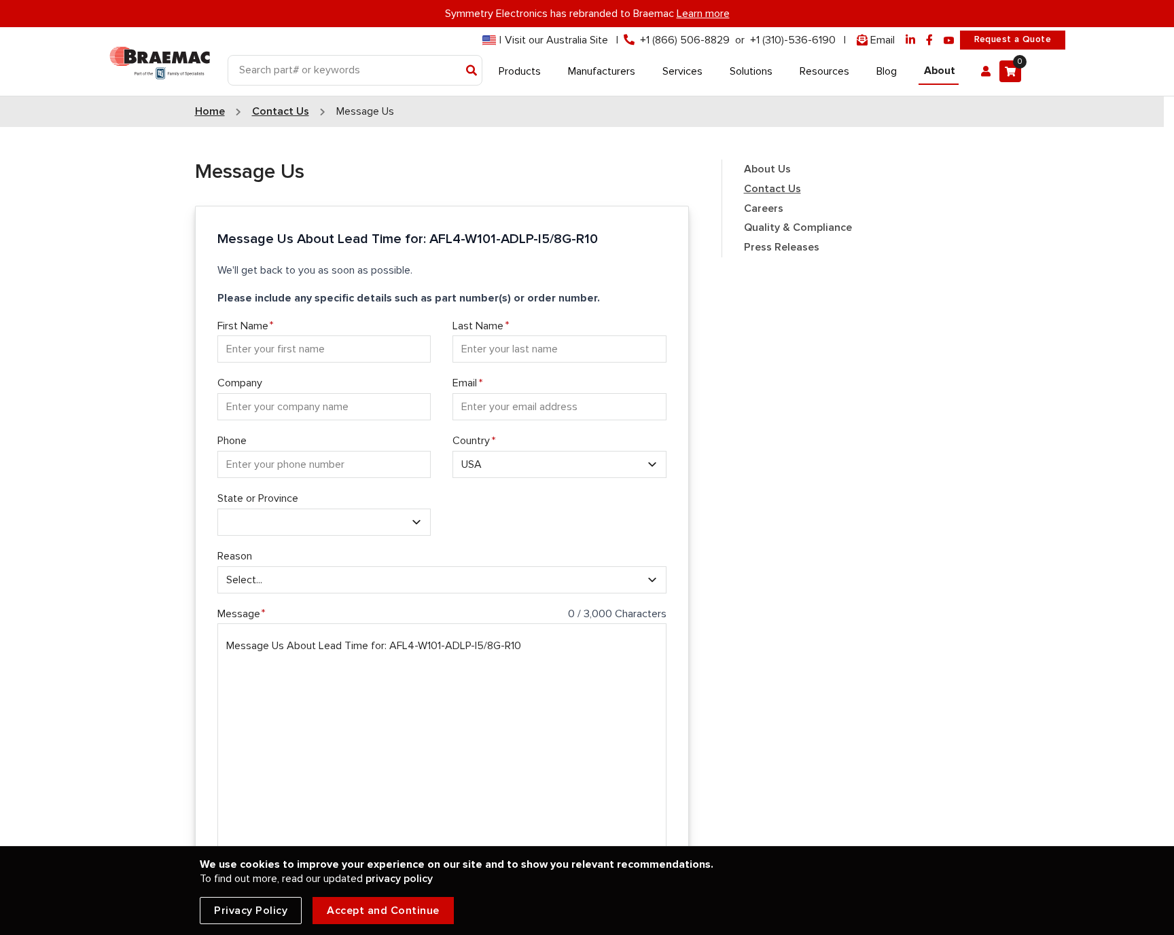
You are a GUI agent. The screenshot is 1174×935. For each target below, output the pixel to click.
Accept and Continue (383, 910)
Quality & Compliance (798, 227)
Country (471, 440)
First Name (242, 326)
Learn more (703, 13)
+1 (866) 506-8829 (685, 40)
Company (239, 383)
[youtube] (949, 40)
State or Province (257, 498)
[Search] (472, 71)
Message (238, 614)
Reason (234, 556)
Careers (763, 208)
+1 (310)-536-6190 (793, 40)
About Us (767, 169)
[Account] (986, 71)
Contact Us (772, 188)
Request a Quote (1012, 39)
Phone (232, 440)
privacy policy (399, 878)
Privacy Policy (250, 910)
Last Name (477, 326)
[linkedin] (910, 40)
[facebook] (929, 40)
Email (464, 383)
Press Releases (781, 247)
